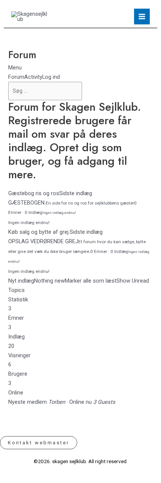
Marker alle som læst (90, 280)
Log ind (51, 77)
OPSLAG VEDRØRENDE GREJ (43, 241)
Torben (56, 402)
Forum (16, 77)
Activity (33, 77)
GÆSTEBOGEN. (27, 202)
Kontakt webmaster (38, 442)
